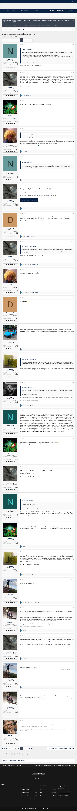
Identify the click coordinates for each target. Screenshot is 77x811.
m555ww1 (53, 799)
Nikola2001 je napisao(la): (27, 134)
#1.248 (72, 663)
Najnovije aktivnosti (63, 795)
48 (15, 40)
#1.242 (72, 494)
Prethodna (5, 40)
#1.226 (72, 44)
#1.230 (72, 156)
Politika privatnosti (60, 765)
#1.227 (72, 72)
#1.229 (72, 128)
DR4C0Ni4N (10, 622)
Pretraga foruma (15, 15)
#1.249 (72, 692)
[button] (30, 11)
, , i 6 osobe (31, 264)
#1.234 (72, 269)
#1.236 (72, 325)
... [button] (12, 40)
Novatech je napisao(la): (27, 387)
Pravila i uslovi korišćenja (49, 765)
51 (25, 40)
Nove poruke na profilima (64, 791)
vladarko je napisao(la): (27, 500)
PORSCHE (10, 594)
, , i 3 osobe (32, 602)
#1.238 (72, 382)
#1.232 (72, 213)
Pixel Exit (45, 808)
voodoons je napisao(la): (27, 49)
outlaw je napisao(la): (26, 162)
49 (18, 40)
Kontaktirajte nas (39, 765)
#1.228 (72, 100)
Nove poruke (5, 15)
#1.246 (72, 607)
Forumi (15, 11)
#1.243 (72, 523)
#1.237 (72, 354)
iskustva (16, 36)
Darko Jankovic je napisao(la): (28, 246)
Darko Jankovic (10, 228)
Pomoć (66, 765)
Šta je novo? (62, 786)
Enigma (10, 115)
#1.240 (72, 438)
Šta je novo (24, 11)
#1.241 (72, 466)
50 (21, 40)
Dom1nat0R (10, 341)
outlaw (10, 144)
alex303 (10, 735)
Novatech (10, 369)
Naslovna (6, 11)
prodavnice (22, 36)
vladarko (10, 87)
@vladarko (33, 140)
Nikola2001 (10, 59)
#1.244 (72, 551)
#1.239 (72, 410)
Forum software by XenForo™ (27, 808)
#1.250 (72, 720)
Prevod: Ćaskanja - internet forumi (54, 808)
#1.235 (72, 297)
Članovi (35, 11)
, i (29, 236)
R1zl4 (10, 397)
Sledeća (29, 40)
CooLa (4, 36)
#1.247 (72, 635)
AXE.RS (73, 1)
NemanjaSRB (10, 425)
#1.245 (72, 579)
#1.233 (72, 241)
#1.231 (72, 185)
